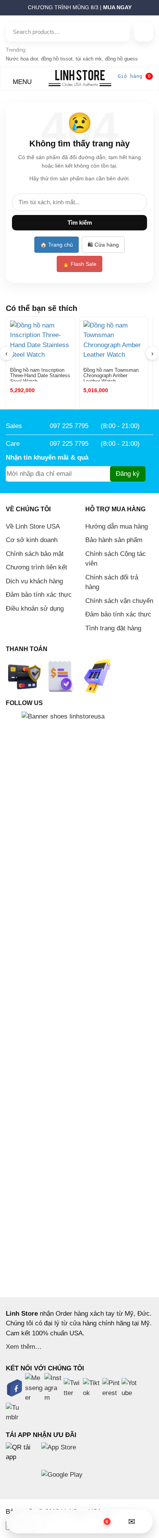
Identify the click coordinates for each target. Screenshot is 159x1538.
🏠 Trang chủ (56, 245)
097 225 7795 (69, 426)
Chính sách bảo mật (35, 553)
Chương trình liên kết (36, 567)
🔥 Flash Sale (79, 264)
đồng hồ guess (121, 59)
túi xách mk (89, 59)
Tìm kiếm (80, 222)
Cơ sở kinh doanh (32, 540)
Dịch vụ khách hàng (34, 581)
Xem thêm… (24, 1346)
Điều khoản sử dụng (35, 608)
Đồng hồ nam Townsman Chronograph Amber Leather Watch (111, 374)
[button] (2, 9)
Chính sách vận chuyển (119, 600)
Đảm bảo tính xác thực (39, 594)
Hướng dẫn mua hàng (116, 526)
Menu (21, 82)
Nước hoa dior (22, 59)
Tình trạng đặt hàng (113, 628)
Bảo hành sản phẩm (113, 540)
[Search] (143, 32)
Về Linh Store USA (33, 526)
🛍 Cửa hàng (103, 245)
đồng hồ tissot (57, 59)
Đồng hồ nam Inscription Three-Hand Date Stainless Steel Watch (40, 374)
